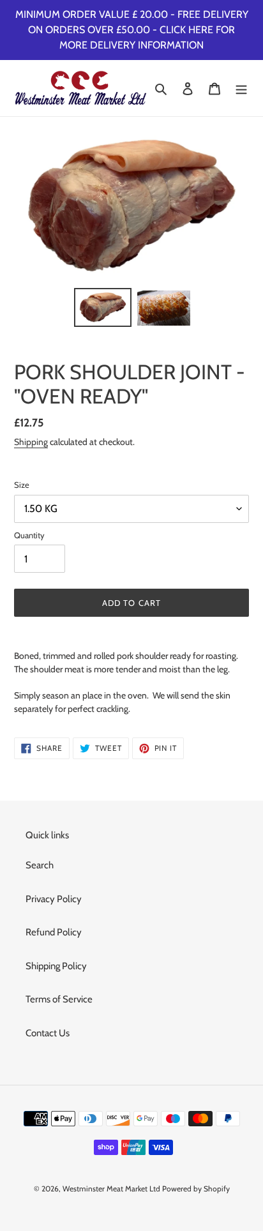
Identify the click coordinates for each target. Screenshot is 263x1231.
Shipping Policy (56, 966)
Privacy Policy (54, 899)
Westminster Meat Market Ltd (111, 1188)
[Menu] (241, 88)
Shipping (31, 441)
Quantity (29, 535)
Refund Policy (54, 932)
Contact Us (48, 1033)
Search (40, 865)
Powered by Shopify (196, 1188)
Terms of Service (59, 999)
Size (21, 485)
